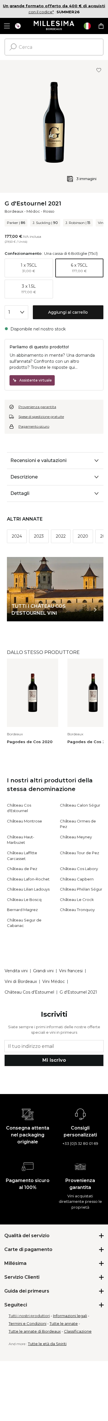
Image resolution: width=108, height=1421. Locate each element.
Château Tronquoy (77, 909)
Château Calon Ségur (80, 805)
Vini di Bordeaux (21, 981)
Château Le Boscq (24, 899)
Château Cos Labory (79, 868)
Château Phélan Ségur (81, 889)
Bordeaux (14, 211)
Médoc (33, 211)
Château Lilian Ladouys (28, 889)
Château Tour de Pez (79, 852)
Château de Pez (22, 868)
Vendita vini (16, 970)
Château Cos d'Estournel (29, 992)
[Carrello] (101, 26)
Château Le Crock (77, 899)
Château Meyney (76, 837)
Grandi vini (43, 970)
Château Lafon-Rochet (28, 879)
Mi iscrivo (54, 1060)
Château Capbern (77, 879)
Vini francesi (71, 970)
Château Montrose (24, 821)
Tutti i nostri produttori (29, 1315)
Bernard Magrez (22, 909)
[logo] (54, 26)
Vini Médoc (53, 981)
